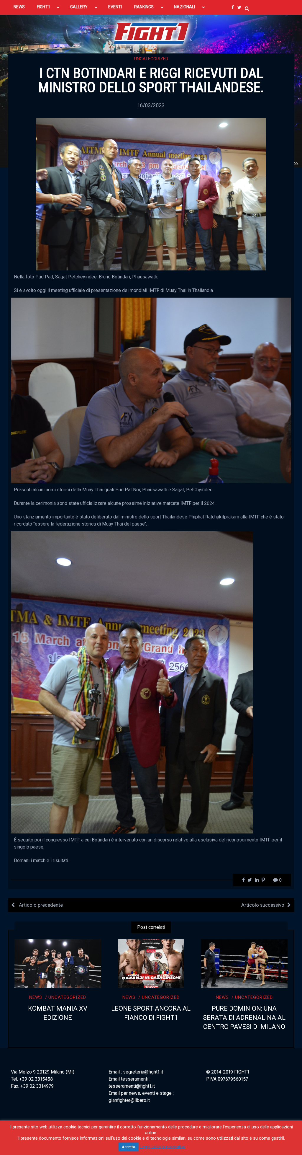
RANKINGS (144, 6)
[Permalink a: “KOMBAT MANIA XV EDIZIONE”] (57, 963)
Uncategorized (151, 58)
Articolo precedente (40, 905)
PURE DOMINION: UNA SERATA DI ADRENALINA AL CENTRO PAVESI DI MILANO (244, 1017)
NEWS (19, 6)
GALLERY (79, 6)
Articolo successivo (262, 905)
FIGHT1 (43, 6)
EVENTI (115, 6)
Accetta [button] (128, 1147)
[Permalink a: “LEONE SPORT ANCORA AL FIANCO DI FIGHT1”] (151, 963)
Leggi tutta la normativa (163, 1146)
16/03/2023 (151, 105)
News (35, 997)
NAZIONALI (184, 6)
